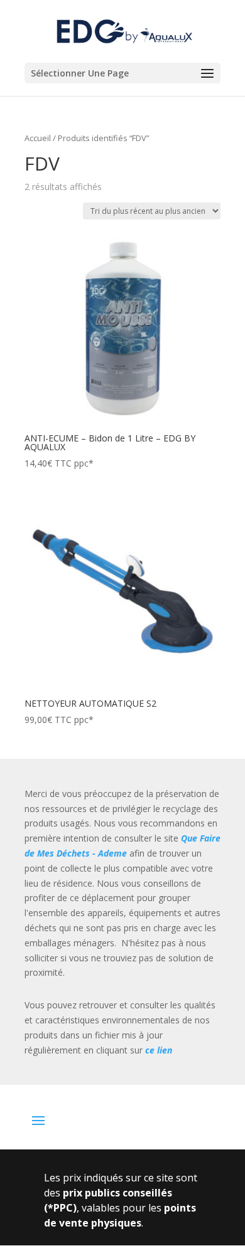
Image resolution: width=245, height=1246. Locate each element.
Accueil (37, 138)
